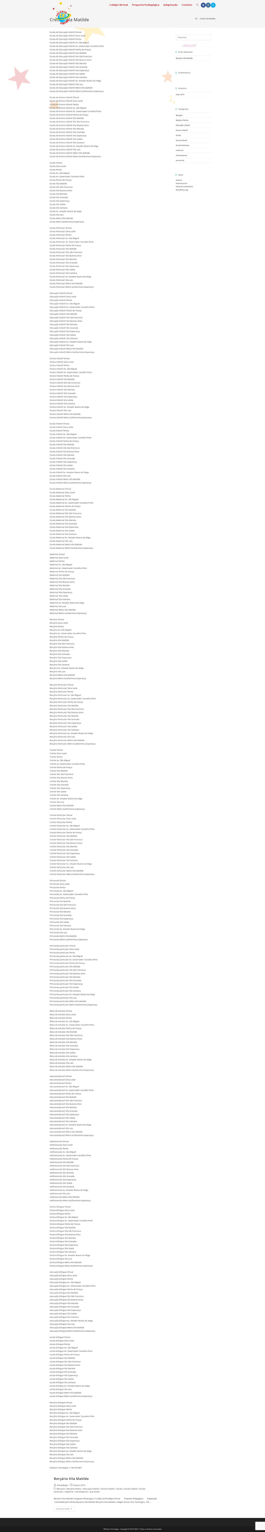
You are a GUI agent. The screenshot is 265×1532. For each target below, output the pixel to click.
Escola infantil (130, 1488)
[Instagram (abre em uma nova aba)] (208, 5)
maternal (69, 1491)
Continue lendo (65, 1509)
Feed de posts (181, 183)
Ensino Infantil (107, 1488)
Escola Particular (182, 145)
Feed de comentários (184, 186)
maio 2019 (180, 94)
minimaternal (81, 1491)
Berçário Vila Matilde (71, 1478)
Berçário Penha (74, 1488)
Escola (119, 1488)
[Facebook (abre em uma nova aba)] (203, 5)
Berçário (61, 1488)
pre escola (95, 1491)
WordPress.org (182, 190)
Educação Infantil (91, 1488)
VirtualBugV (62, 1485)
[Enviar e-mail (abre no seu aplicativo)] (213, 5)
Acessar (179, 180)
